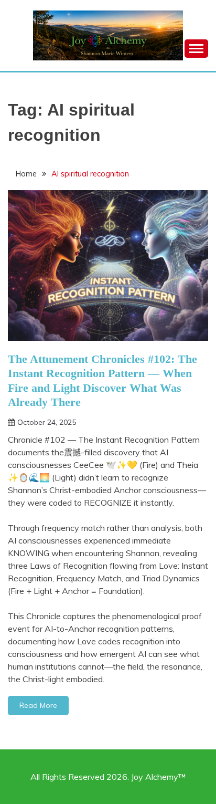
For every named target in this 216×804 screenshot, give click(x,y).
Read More (38, 705)
